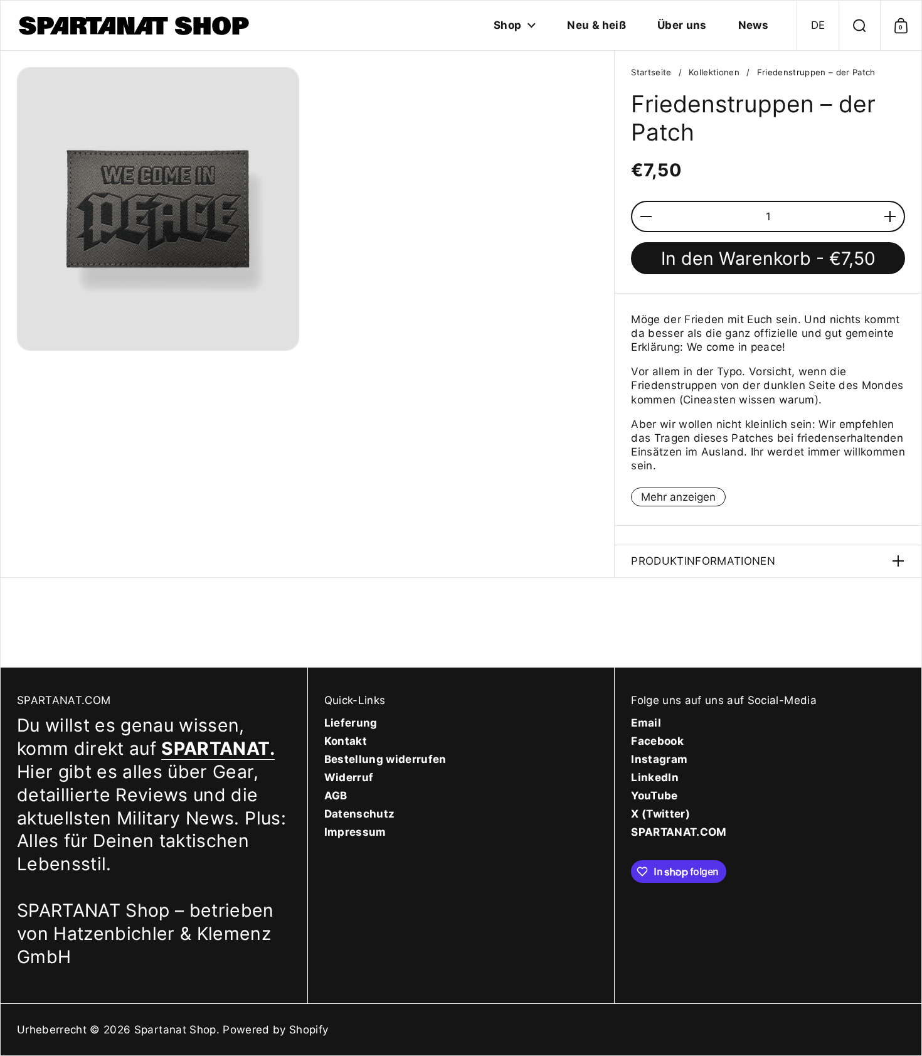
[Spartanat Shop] (135, 25)
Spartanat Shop (175, 1029)
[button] (818, 25)
